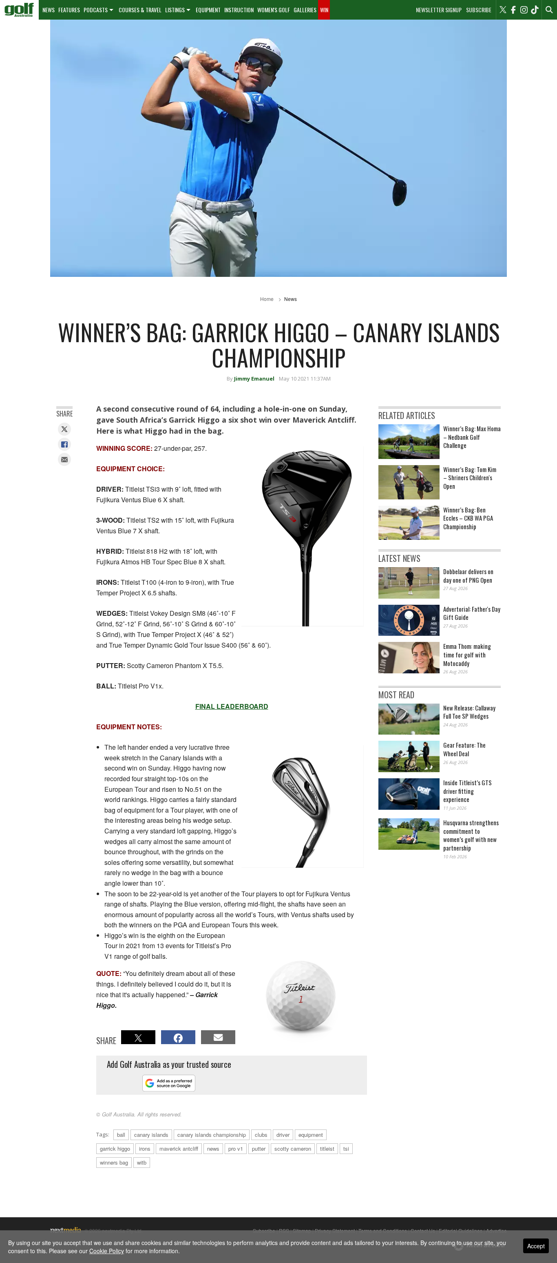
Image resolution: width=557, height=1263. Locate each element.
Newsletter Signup (439, 10)
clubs (261, 1134)
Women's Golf (273, 9)
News (48, 9)
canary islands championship (211, 1134)
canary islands (151, 1134)
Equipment (208, 9)
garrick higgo (115, 1148)
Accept (536, 1246)
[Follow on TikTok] (534, 10)
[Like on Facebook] (513, 10)
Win (324, 9)
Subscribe (478, 10)
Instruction (239, 9)
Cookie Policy (106, 1251)
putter (258, 1148)
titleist (327, 1148)
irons (144, 1148)
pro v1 (235, 1148)
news (213, 1148)
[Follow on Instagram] (524, 10)
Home (267, 298)
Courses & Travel (140, 9)
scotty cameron (292, 1148)
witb (141, 1162)
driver (283, 1134)
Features (69, 9)
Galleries (305, 9)
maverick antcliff (178, 1148)
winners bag (114, 1162)
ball (121, 1134)
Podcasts (96, 9)
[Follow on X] (502, 10)
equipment (310, 1134)
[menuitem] (19, 10)
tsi (346, 1148)
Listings (175, 9)
